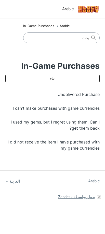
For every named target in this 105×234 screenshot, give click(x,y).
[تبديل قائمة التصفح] (14, 9)
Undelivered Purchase (79, 94)
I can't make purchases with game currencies (56, 108)
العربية (14, 181)
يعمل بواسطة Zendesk (76, 197)
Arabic (65, 26)
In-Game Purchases (38, 26)
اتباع (52, 78)
